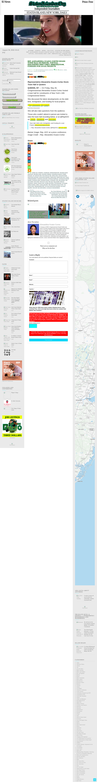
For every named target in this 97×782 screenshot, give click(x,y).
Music (78, 759)
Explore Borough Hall (14, 68)
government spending (44, 177)
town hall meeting (42, 187)
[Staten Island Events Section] (9, 96)
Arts (77, 667)
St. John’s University (15, 401)
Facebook (40, 119)
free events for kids (46, 175)
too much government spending (52, 186)
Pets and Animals (80, 774)
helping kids (53, 177)
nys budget (64, 183)
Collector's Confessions (81, 690)
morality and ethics (49, 183)
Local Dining (79, 747)
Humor (78, 726)
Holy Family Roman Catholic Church (15, 274)
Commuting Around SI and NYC (84, 693)
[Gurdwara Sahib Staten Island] (7, 284)
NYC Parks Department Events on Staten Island (16, 166)
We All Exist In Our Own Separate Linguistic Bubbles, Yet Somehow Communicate (89, 624)
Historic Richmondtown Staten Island (16, 138)
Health (78, 721)
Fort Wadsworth (14, 231)
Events (61, 69)
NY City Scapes (80, 767)
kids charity (36, 181)
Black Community (80, 678)
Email (31, 279)
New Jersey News (80, 761)
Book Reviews (80, 681)
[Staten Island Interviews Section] (12, 100)
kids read (50, 181)
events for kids (38, 175)
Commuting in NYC (81, 694)
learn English (56, 181)
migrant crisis (41, 183)
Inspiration (79, 727)
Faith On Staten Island (81, 717)
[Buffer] (35, 77)
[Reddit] (30, 77)
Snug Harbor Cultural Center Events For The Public (16, 182)
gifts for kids (55, 175)
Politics (30, 71)
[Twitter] (37, 77)
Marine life (79, 750)
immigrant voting (36, 180)
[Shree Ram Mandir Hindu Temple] (7, 299)
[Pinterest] (32, 77)
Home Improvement (81, 724)
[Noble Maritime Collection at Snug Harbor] (7, 213)
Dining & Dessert (80, 703)
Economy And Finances (82, 705)
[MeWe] (29, 161)
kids (57, 180)
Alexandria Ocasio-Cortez (45, 69)
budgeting (40, 172)
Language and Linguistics (82, 736)
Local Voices (79, 749)
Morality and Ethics (81, 756)
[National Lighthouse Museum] (7, 241)
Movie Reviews (80, 758)
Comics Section (80, 691)
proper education (44, 184)
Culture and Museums (81, 699)
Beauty (78, 676)
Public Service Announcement (7, 381)
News (16, 194)
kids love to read (44, 181)
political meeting (31, 184)
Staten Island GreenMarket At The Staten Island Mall (15, 159)
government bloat (62, 175)
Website (31, 284)
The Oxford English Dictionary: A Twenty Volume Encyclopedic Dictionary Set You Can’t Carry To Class (89, 632)
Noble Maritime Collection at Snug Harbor (15, 212)
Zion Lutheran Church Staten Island (16, 314)
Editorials (79, 706)
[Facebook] (28, 77)
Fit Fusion (79, 718)
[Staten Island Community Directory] (5, 64)
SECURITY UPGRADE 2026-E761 (34, 323)
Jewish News (79, 730)
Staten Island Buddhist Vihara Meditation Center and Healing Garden (16, 329)
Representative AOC (39, 186)
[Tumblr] (43, 77)
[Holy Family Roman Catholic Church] (7, 276)
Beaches (78, 675)
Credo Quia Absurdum (81, 696)
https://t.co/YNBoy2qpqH (42, 125)
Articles (78, 665)
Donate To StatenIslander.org (88, 144)
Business (78, 684)
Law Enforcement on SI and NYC (84, 738)
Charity (78, 687)
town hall (35, 187)
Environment (79, 711)
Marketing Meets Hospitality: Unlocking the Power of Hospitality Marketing (85, 752)
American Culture (80, 664)
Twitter (32, 119)
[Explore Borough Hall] (5, 69)
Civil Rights (79, 688)
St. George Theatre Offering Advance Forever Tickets (15, 190)
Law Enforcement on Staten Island (84, 740)
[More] (45, 77)
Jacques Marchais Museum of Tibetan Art (16, 246)
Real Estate (79, 780)
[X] (29, 149)
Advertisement (12, 127)
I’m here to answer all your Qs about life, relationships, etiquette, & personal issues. (89, 598)
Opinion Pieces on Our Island (83, 768)
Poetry (78, 776)
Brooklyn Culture (80, 682)
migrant (35, 183)
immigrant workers (45, 180)
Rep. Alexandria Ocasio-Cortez (56, 184)
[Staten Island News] (8, 93)
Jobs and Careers (80, 732)
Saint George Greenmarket (14, 149)
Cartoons (78, 685)
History (78, 723)
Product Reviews (80, 779)
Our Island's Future (81, 770)
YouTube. (52, 119)
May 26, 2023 (63, 127)
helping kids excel (61, 177)
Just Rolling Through (81, 733)
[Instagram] (33, 77)
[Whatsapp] (29, 167)
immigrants (53, 180)
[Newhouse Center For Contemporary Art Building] (7, 221)
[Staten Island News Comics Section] (12, 107)
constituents (46, 172)
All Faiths (13, 349)
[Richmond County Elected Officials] (5, 73)
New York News (80, 764)
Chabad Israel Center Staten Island (15, 268)
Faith (12, 271)
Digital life (79, 702)
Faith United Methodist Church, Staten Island (16, 307)
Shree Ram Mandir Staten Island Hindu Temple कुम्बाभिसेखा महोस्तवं (15, 300)
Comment (31, 259)
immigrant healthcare (53, 178)
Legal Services (80, 741)
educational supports (57, 174)
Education (79, 708)
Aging (78, 662)
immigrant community (42, 178)
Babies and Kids (80, 670)
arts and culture (80, 668)
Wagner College (14, 392)
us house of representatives (53, 187)
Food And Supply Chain (82, 720)
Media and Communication (82, 755)
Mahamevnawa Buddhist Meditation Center (16, 289)
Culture (12, 141)
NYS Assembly (57, 183)
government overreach (33, 177)
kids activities (62, 180)
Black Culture (79, 679)
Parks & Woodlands (81, 771)
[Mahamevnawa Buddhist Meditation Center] (7, 291)
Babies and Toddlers (81, 671)
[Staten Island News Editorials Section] (11, 103)
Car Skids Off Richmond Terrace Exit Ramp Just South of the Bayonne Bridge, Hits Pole (89, 649)
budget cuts (35, 172)
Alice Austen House (15, 226)
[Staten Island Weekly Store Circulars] (10, 117)
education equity (37, 174)
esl (33, 175)
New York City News (81, 762)
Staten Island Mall (15, 144)
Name (31, 275)
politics (37, 184)
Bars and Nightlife (80, 673)
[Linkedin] (29, 155)
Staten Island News (39, 71)
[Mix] (29, 164)
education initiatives (46, 174)
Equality (78, 712)
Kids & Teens (79, 735)
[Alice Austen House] (7, 227)
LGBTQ (78, 743)
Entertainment (80, 709)
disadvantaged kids (54, 172)
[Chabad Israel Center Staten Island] (7, 269)
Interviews (79, 729)
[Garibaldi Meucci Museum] (7, 206)
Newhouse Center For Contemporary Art (16, 219)
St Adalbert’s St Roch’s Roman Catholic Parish (16, 336)
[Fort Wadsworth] (7, 234)
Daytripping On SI (81, 700)
